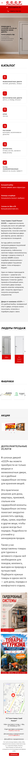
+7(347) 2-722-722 (14, 730)
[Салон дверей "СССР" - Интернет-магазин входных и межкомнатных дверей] (14, 3)
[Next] (25, 351)
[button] (2, 3)
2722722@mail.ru (14, 735)
